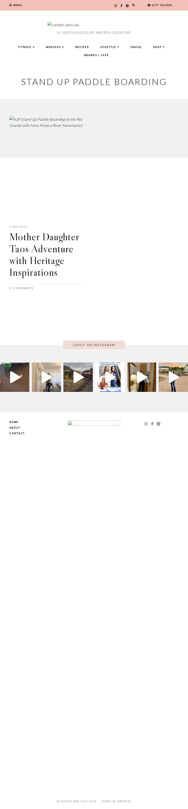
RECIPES (82, 47)
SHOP (157, 47)
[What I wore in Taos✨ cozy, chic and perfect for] (141, 377)
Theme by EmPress (117, 801)
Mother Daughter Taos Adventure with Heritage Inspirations (44, 254)
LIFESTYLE (108, 47)
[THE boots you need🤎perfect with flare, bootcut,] (14, 377)
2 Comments (22, 288)
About (14, 427)
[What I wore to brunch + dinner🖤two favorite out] (46, 377)
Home (13, 422)
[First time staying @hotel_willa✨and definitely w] (173, 377)
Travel (136, 47)
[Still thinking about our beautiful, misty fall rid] (78, 377)
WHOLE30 (53, 47)
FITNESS (25, 47)
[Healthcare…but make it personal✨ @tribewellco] (110, 377)
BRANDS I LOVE (96, 55)
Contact (17, 433)
